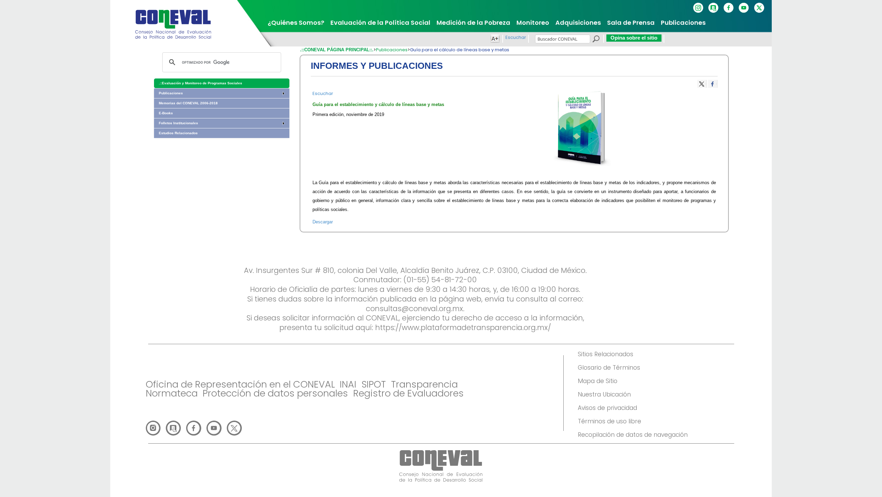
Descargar (322, 221)
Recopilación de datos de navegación (633, 435)
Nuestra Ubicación (604, 394)
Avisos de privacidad (607, 408)
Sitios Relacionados (605, 354)
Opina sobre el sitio (634, 38)
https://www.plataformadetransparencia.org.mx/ (463, 327)
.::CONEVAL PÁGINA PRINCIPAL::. (336, 49)
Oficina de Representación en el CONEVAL (240, 384)
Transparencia (424, 384)
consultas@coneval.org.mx (414, 309)
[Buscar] (595, 39)
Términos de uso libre (609, 421)
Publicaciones (392, 49)
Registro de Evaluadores (408, 393)
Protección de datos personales (275, 393)
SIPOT (373, 384)
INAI (348, 384)
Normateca (172, 393)
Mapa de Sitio (597, 381)
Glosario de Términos (609, 367)
